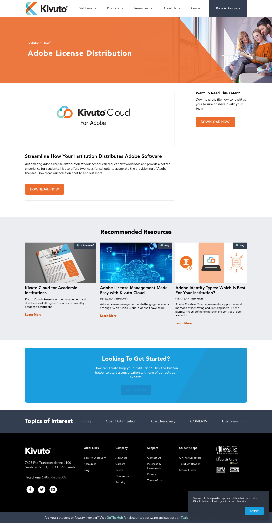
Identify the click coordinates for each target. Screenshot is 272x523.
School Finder (187, 470)
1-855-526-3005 (54, 477)
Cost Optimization (121, 421)
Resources (90, 464)
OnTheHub (115, 518)
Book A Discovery (95, 458)
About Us (121, 458)
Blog (87, 470)
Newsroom (122, 476)
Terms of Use (155, 480)
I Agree (254, 511)
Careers (120, 464)
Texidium (187, 518)
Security (120, 482)
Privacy (151, 474)
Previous (89, 421)
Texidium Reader (189, 464)
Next (236, 421)
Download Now (44, 189)
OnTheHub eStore (190, 458)
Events (119, 470)
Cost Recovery (163, 421)
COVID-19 (198, 421)
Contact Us (154, 458)
